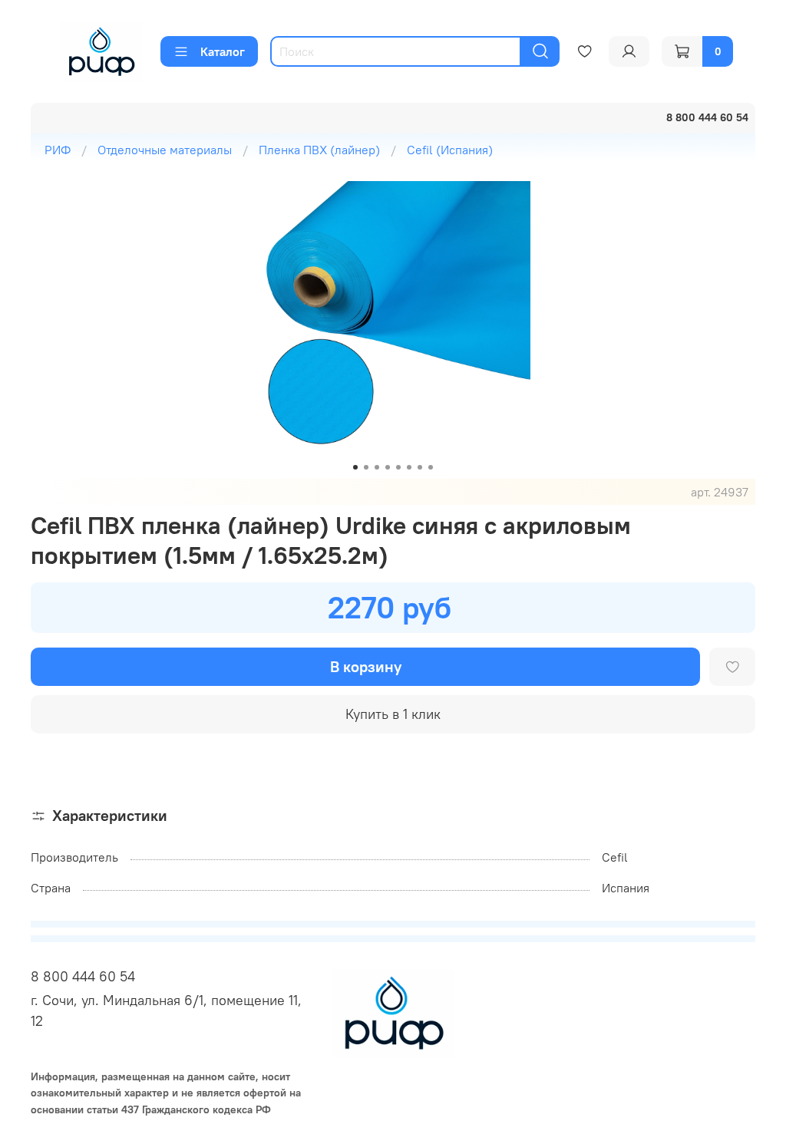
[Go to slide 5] (398, 467)
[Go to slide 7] (420, 467)
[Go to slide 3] (377, 467)
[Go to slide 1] (355, 467)
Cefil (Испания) (450, 149)
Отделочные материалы (164, 149)
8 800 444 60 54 (83, 976)
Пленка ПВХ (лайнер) (319, 149)
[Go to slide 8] (430, 467)
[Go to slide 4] (387, 467)
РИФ (58, 149)
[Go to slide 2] (366, 467)
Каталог (222, 51)
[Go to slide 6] (409, 467)
